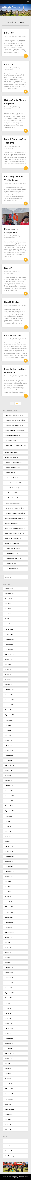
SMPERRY (23, 339)
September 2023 (9, 654)
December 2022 (9, 700)
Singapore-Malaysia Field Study (14, 518)
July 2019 (8, 821)
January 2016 (9, 1033)
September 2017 (9, 932)
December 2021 (9, 755)
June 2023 (8, 669)
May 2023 (8, 674)
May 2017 (8, 952)
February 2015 (9, 1089)
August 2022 (8, 720)
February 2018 (9, 907)
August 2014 (8, 1114)
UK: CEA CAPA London (11, 548)
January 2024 (9, 634)
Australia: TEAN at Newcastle (13, 420)
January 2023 (9, 694)
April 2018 (8, 897)
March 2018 (8, 902)
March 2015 (8, 1084)
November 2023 (9, 644)
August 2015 (8, 1058)
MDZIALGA (23, 376)
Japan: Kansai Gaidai (11, 503)
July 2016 (8, 1003)
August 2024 (8, 598)
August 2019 (8, 816)
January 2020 (9, 790)
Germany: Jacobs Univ (11, 467)
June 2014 (8, 1124)
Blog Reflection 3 (13, 302)
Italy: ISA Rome (9, 493)
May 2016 (8, 1013)
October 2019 (9, 806)
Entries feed (8, 1146)
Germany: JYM (9, 472)
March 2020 (8, 780)
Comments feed (9, 1151)
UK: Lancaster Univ (10, 553)
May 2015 (8, 1073)
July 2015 (8, 1063)
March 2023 (8, 684)
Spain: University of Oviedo (13, 533)
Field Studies (8, 440)
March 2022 (8, 740)
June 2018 (8, 886)
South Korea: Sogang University (14, 528)
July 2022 (8, 725)
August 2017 (8, 937)
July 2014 (8, 1119)
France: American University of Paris (15, 445)
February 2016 (9, 1028)
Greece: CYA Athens (10, 477)
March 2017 (8, 962)
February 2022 (9, 745)
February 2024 (9, 629)
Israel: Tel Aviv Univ (10, 488)
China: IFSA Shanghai (11, 435)
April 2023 (8, 679)
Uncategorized (9, 563)
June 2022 (8, 730)
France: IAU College (10, 457)
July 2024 (8, 604)
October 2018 (9, 866)
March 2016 (8, 1023)
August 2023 (8, 659)
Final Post (9, 32)
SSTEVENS (23, 36)
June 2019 (8, 826)
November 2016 (9, 982)
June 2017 (8, 947)
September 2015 (9, 1053)
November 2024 (9, 593)
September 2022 (9, 715)
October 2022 (9, 710)
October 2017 (9, 927)
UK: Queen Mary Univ (11, 558)
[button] (12, 1170)
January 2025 (9, 588)
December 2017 (9, 917)
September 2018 (9, 871)
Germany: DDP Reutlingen (12, 462)
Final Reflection (12, 335)
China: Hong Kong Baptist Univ (14, 430)
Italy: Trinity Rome (10, 498)
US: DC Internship (10, 568)
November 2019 (9, 801)
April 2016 (8, 1018)
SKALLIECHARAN (9, 273)
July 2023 (8, 664)
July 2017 (8, 942)
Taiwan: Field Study (10, 543)
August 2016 (8, 998)
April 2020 (8, 775)
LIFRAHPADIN (8, 70)
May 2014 (8, 1129)
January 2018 (9, 912)
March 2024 (8, 624)
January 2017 (9, 972)
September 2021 (9, 765)
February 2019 (9, 846)
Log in (7, 1140)
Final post (9, 64)
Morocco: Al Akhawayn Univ (13, 508)
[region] (15, 1167)
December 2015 (9, 1038)
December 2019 (9, 796)
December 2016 (9, 977)
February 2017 (9, 967)
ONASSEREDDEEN (9, 238)
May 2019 (8, 831)
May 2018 (8, 892)
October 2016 (9, 988)
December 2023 (9, 639)
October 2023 (9, 649)
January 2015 (9, 1094)
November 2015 (9, 1043)
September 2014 (9, 1109)
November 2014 (9, 1099)
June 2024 (8, 609)
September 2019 (9, 811)
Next (17, 403)
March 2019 (8, 841)
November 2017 (9, 922)
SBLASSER (23, 183)
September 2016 (9, 993)
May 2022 (8, 735)
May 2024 (8, 614)
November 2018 (9, 861)
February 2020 (9, 785)
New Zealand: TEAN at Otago (13, 513)
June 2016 (8, 1008)
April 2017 (8, 957)
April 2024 (8, 619)
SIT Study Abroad (10, 523)
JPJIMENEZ (7, 109)
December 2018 (9, 856)
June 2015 (8, 1068)
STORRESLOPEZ (9, 148)
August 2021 (8, 770)
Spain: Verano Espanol (11, 538)
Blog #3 (8, 268)
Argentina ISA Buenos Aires (13, 415)
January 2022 (9, 750)
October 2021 (9, 760)
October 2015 (9, 1048)
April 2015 (8, 1078)
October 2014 (9, 1104)
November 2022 (9, 705)
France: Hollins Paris (11, 452)
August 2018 (8, 876)
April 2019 (8, 836)
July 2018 (8, 881)
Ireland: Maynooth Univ (12, 482)
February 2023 (9, 689)
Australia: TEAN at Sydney (12, 425)
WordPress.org (9, 1156)
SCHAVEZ (23, 305)
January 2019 (9, 851)
